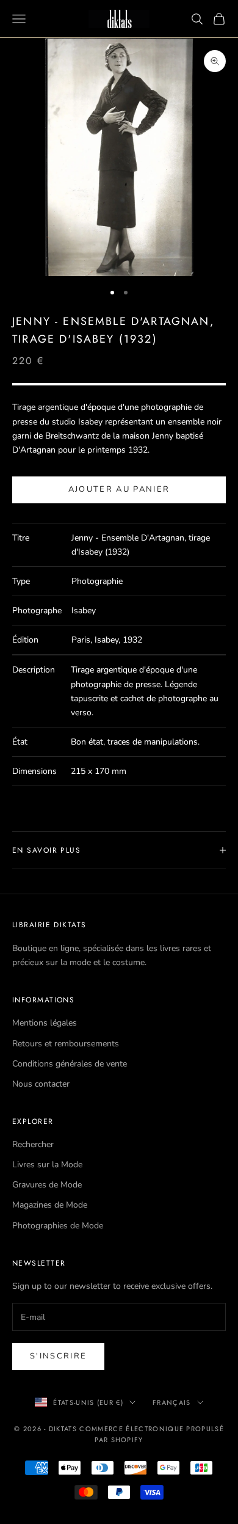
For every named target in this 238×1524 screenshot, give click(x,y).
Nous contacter (41, 1084)
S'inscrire (58, 1356)
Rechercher (33, 1144)
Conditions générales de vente (69, 1064)
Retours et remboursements (65, 1043)
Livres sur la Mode (47, 1164)
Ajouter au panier (119, 489)
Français (172, 1402)
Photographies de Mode (57, 1225)
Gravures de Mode (47, 1184)
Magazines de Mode (49, 1205)
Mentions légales (44, 1023)
